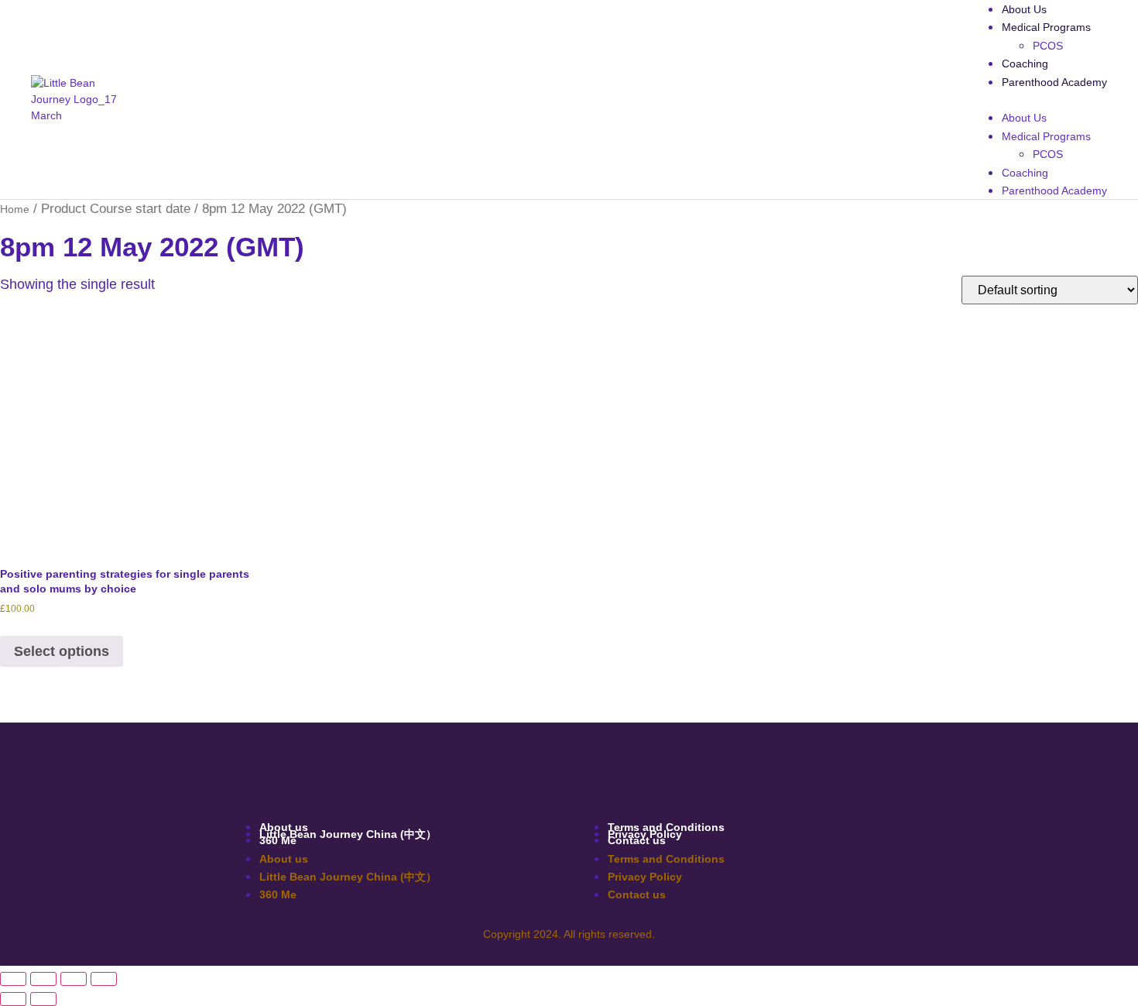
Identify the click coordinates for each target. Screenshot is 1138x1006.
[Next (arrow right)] (43, 999)
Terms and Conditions (666, 859)
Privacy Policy (645, 876)
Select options (61, 651)
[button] (1039, 99)
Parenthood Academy (1054, 82)
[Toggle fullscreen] (43, 979)
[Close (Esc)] (104, 979)
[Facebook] (550, 753)
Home (14, 209)
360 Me (277, 840)
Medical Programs (1046, 27)
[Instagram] (587, 753)
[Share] (73, 979)
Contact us (637, 840)
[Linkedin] (569, 753)
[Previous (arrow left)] (13, 999)
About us (283, 859)
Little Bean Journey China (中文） (348, 834)
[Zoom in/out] (13, 979)
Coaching (1025, 63)
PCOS (1048, 45)
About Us (1024, 9)
